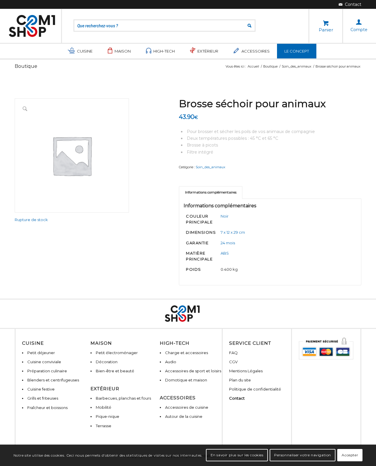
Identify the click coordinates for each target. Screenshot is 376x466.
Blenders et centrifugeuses (53, 380)
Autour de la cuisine (183, 416)
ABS (225, 253)
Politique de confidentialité (255, 389)
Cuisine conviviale (44, 361)
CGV (233, 361)
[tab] (210, 192)
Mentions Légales (246, 371)
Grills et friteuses (42, 398)
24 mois (228, 242)
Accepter (350, 455)
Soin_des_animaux (210, 167)
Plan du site (240, 380)
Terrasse (103, 425)
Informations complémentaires (210, 192)
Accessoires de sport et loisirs (193, 371)
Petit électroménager (117, 352)
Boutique (26, 66)
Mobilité (103, 407)
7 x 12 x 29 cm (233, 232)
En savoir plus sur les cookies (237, 455)
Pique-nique (107, 416)
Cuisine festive (41, 389)
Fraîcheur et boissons (47, 407)
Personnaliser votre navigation (302, 455)
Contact (237, 398)
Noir (225, 216)
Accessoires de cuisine (186, 407)
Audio (170, 361)
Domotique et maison (186, 380)
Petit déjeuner (41, 352)
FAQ (233, 352)
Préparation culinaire (47, 371)
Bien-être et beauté (115, 371)
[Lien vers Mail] (350, 4)
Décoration (107, 361)
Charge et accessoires (186, 352)
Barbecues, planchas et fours (123, 398)
